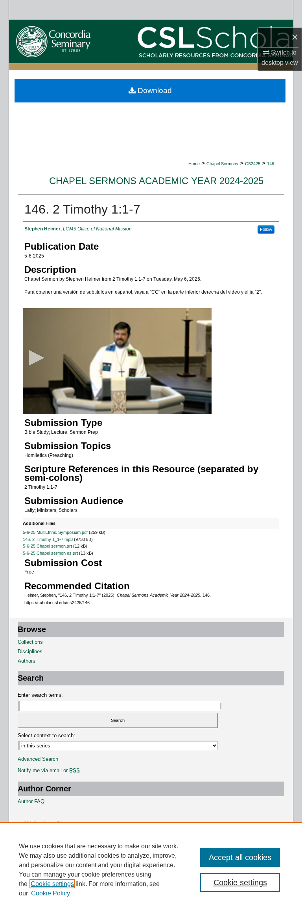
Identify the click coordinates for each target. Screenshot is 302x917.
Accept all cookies (240, 857)
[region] (151, 869)
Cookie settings (52, 883)
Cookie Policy (50, 893)
